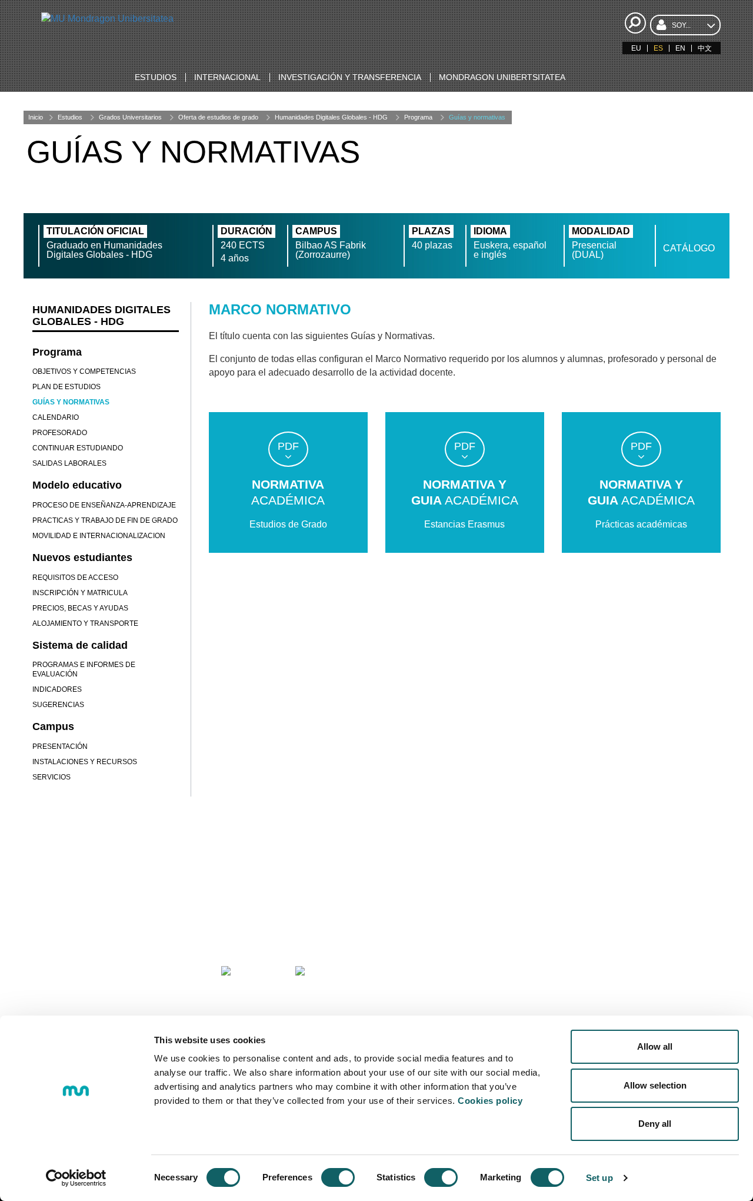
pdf (288, 446)
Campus (53, 726)
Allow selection (655, 1085)
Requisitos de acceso (75, 577)
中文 (705, 48)
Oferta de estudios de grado (218, 117)
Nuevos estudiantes (82, 557)
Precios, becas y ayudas (80, 608)
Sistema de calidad (80, 645)
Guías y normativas (477, 117)
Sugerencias (58, 705)
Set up (599, 1178)
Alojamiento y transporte (85, 623)
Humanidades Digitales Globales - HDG (331, 117)
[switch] (338, 1177)
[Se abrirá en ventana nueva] (93, 987)
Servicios (51, 777)
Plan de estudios (66, 387)
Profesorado (59, 433)
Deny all (654, 1124)
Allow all (654, 1046)
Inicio (35, 117)
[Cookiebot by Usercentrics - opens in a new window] (76, 1178)
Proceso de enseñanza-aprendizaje (104, 505)
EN (680, 48)
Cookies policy (490, 1101)
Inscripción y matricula (80, 593)
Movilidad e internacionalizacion (98, 536)
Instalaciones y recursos (84, 762)
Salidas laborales (69, 463)
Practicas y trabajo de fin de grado (105, 520)
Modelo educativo (77, 485)
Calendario (55, 417)
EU (636, 48)
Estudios (70, 117)
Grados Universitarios (130, 117)
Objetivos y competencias (84, 371)
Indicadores (57, 689)
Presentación (60, 746)
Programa (418, 117)
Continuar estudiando (77, 448)
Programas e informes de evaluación (83, 669)
